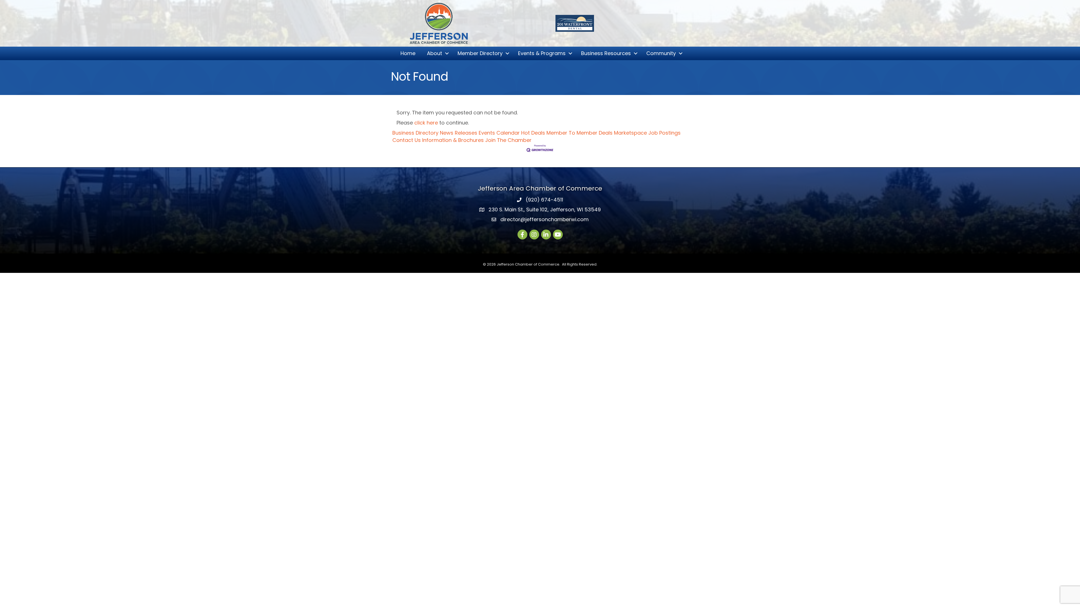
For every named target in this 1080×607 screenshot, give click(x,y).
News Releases (458, 132)
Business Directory (415, 132)
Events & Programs (542, 53)
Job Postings (664, 132)
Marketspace (630, 132)
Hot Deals (533, 132)
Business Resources (606, 53)
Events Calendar (499, 132)
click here (426, 122)
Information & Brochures (453, 140)
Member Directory (480, 53)
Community (661, 53)
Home (407, 53)
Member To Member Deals (579, 132)
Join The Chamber (508, 140)
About (434, 53)
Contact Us (406, 140)
